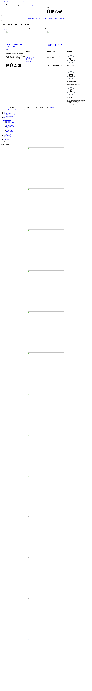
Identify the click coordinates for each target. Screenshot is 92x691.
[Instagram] (56, 11)
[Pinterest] (60, 11)
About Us (57, 18)
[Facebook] (48, 11)
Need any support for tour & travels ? (14, 45)
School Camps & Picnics (36, 18)
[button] (37, 18)
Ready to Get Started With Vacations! (55, 45)
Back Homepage (5, 29)
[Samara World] (4, 16)
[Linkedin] (19, 65)
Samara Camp (23, 107)
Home (29, 18)
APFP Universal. (53, 107)
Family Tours (52, 18)
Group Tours (46, 18)
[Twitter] (52, 11)
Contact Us (61, 18)
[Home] (8, 49)
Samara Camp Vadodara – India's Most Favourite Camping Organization (17, 1)
